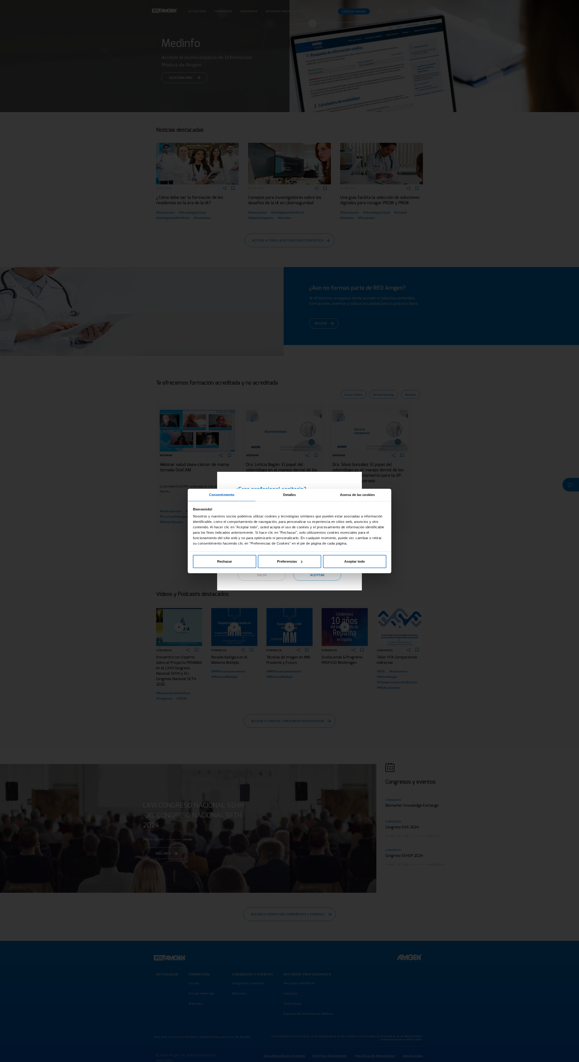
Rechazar (224, 561)
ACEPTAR (317, 575)
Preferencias (287, 561)
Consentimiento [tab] (221, 495)
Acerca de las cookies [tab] (357, 495)
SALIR (262, 575)
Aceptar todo (354, 561)
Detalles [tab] (289, 495)
